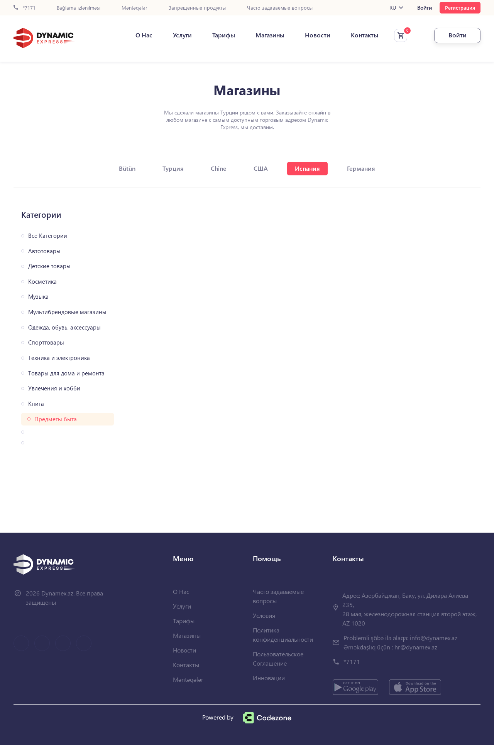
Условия (264, 615)
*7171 (28, 8)
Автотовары (44, 251)
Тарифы (223, 35)
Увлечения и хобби (54, 388)
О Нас (143, 35)
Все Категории (47, 235)
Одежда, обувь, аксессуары (64, 327)
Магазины (269, 35)
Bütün (127, 168)
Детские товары (49, 266)
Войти (424, 8)
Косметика (42, 281)
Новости (317, 35)
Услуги (182, 35)
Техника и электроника (59, 358)
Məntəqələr (134, 8)
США (261, 168)
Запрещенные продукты (197, 8)
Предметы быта (55, 419)
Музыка (38, 296)
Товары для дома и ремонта (66, 373)
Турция (173, 168)
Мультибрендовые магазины (67, 312)
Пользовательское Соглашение (278, 658)
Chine (219, 168)
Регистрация (460, 7)
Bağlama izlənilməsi (78, 8)
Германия (361, 168)
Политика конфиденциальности (283, 634)
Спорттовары (46, 342)
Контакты (364, 35)
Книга (36, 403)
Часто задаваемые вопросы (280, 8)
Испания (307, 168)
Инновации (269, 678)
